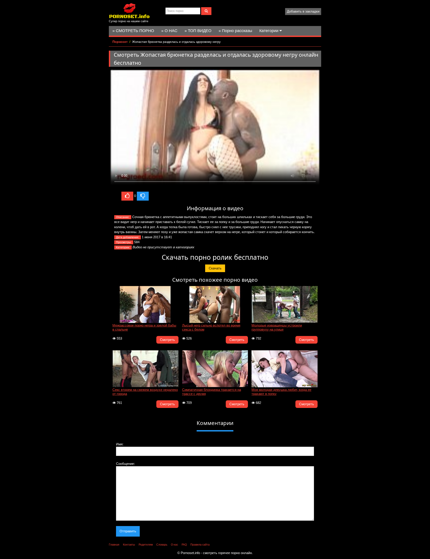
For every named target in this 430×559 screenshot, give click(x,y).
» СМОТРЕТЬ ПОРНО (133, 30)
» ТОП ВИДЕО (198, 30)
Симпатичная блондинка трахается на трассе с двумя (211, 392)
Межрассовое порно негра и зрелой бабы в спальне (144, 327)
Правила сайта (200, 544)
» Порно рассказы (235, 30)
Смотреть (167, 340)
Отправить (128, 531)
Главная (114, 544)
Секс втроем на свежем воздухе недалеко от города (145, 392)
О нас (174, 544)
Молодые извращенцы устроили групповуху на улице (277, 327)
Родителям (146, 544)
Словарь (161, 544)
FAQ (184, 544)
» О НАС (169, 30)
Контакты (129, 544)
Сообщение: (125, 464)
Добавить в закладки (303, 11)
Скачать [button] (215, 268)
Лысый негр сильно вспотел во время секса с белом (211, 327)
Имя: (119, 444)
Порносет (120, 41)
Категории (269, 30)
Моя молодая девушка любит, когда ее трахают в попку (281, 392)
